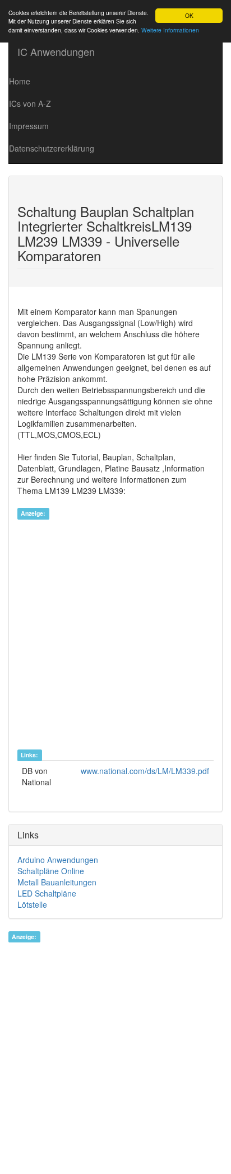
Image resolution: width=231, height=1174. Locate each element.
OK (189, 15)
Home (19, 81)
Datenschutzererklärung (51, 148)
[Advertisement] (115, 633)
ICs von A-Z (30, 103)
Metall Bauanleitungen (56, 882)
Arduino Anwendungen (57, 859)
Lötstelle (32, 904)
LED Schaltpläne (46, 893)
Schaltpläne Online (50, 870)
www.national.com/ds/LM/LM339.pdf (145, 770)
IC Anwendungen (56, 51)
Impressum (29, 125)
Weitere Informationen (170, 30)
